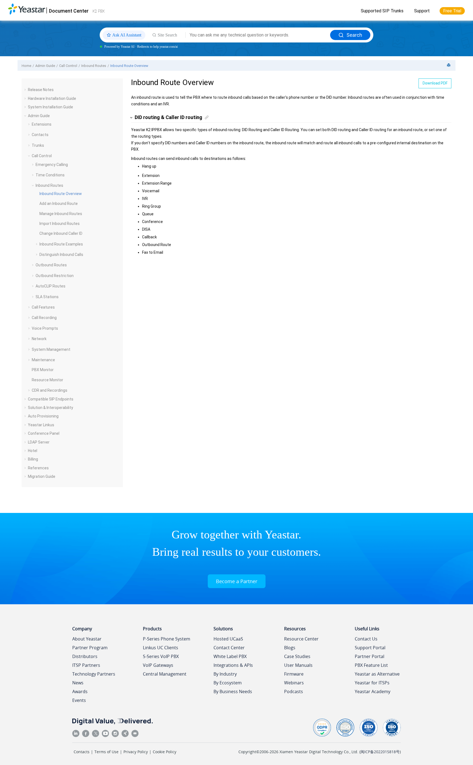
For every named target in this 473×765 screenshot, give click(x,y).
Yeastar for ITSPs (372, 683)
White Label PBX (230, 656)
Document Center (69, 11)
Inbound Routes (93, 66)
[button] (26, 90)
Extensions (41, 124)
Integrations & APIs (233, 665)
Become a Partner (236, 581)
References (38, 468)
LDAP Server (39, 442)
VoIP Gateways (158, 665)
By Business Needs (233, 691)
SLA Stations (47, 297)
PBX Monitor (43, 370)
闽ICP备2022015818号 (380, 751)
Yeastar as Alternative (377, 674)
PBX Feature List (371, 665)
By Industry (225, 674)
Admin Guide (45, 66)
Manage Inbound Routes (60, 213)
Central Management (164, 674)
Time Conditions (50, 175)
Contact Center (229, 648)
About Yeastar (87, 639)
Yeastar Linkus (41, 425)
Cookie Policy (164, 751)
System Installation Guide (50, 107)
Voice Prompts (45, 328)
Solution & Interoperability (50, 407)
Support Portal (370, 648)
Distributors (84, 656)
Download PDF (435, 83)
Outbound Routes (51, 265)
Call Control (68, 66)
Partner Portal (369, 656)
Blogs (289, 648)
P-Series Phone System (166, 639)
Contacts (40, 134)
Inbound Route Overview (129, 66)
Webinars (294, 683)
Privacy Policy (135, 751)
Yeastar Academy (372, 691)
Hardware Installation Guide (52, 98)
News (77, 683)
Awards (80, 691)
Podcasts (293, 691)
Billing (33, 459)
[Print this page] (449, 65)
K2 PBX (99, 11)
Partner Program (90, 648)
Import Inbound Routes (59, 223)
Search (354, 35)
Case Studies (297, 656)
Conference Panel (43, 433)
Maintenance (43, 360)
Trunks (38, 145)
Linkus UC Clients (160, 648)
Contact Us (366, 639)
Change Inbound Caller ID (60, 233)
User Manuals (298, 665)
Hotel (32, 450)
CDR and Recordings (49, 390)
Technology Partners (93, 674)
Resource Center (301, 639)
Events (79, 700)
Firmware (294, 674)
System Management (51, 349)
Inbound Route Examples (61, 244)
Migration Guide (41, 476)
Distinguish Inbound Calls (61, 254)
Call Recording (44, 317)
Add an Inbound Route (58, 203)
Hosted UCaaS (228, 639)
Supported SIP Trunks (382, 10)
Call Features (43, 307)
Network (39, 339)
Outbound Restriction (55, 275)
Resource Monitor (47, 380)
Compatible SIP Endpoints (50, 399)
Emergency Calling (52, 164)
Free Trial (452, 10)
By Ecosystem (228, 683)
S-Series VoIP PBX (161, 656)
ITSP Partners (86, 665)
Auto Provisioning (43, 416)
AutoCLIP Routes (50, 286)
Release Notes (41, 89)
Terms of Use (106, 751)
